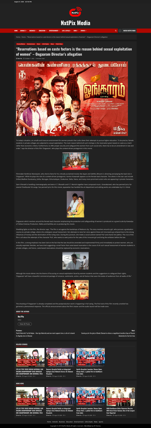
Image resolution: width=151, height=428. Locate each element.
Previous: (45, 333)
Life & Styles (66, 31)
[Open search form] (115, 30)
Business (32, 31)
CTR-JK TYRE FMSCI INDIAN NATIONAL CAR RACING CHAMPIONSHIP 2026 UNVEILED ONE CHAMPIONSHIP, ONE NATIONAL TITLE (29, 371)
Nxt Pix (20, 58)
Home (16, 31)
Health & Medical (64, 360)
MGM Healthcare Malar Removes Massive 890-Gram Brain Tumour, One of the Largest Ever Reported (121, 410)
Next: (108, 333)
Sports (83, 31)
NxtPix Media (75, 22)
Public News (59, 44)
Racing (28, 364)
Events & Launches (33, 360)
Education (42, 31)
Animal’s (23, 31)
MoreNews (87, 426)
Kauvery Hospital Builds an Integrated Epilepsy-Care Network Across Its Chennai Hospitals (59, 371)
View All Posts (25, 324)
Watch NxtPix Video (129, 31)
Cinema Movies (21, 44)
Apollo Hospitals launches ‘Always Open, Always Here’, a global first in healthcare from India (89, 371)
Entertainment (53, 31)
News (75, 31)
